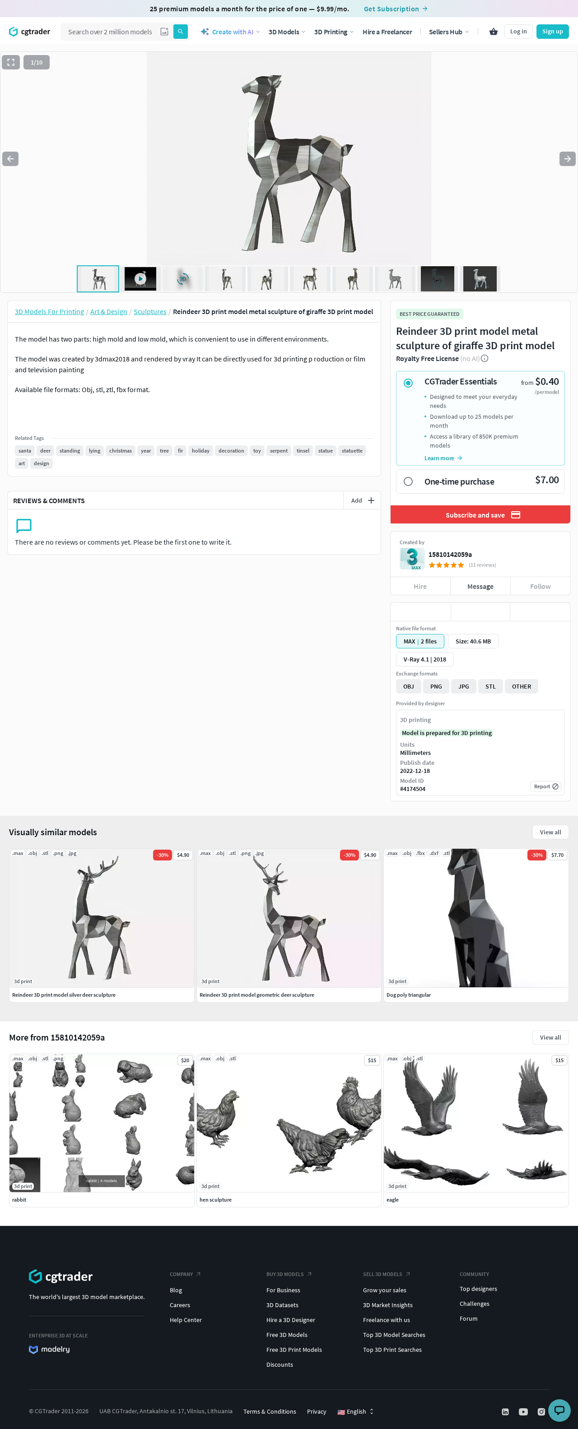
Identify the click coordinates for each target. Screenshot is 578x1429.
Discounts (279, 1364)
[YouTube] (524, 1412)
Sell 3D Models (382, 1274)
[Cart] (493, 31)
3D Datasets (282, 1305)
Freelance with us (386, 1320)
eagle (393, 1199)
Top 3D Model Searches (394, 1335)
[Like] (421, 612)
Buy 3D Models (285, 1274)
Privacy (316, 1411)
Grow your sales (384, 1290)
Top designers (478, 1289)
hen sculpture (216, 1199)
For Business (283, 1290)
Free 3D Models (287, 1335)
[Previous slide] (10, 159)
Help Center (186, 1320)
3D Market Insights (388, 1305)
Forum (469, 1318)
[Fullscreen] (11, 62)
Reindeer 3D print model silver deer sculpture (64, 994)
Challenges (474, 1304)
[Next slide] (567, 159)
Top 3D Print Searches (392, 1350)
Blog (176, 1290)
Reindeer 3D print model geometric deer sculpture (257, 994)
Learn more (439, 458)
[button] (164, 31)
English (351, 1411)
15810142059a (450, 554)
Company (181, 1274)
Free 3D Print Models (294, 1350)
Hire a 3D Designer (290, 1320)
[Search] (180, 31)
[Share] (540, 612)
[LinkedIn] (506, 1412)
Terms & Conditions (269, 1411)
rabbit (19, 1199)
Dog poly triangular (409, 994)
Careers (180, 1305)
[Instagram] (542, 1412)
